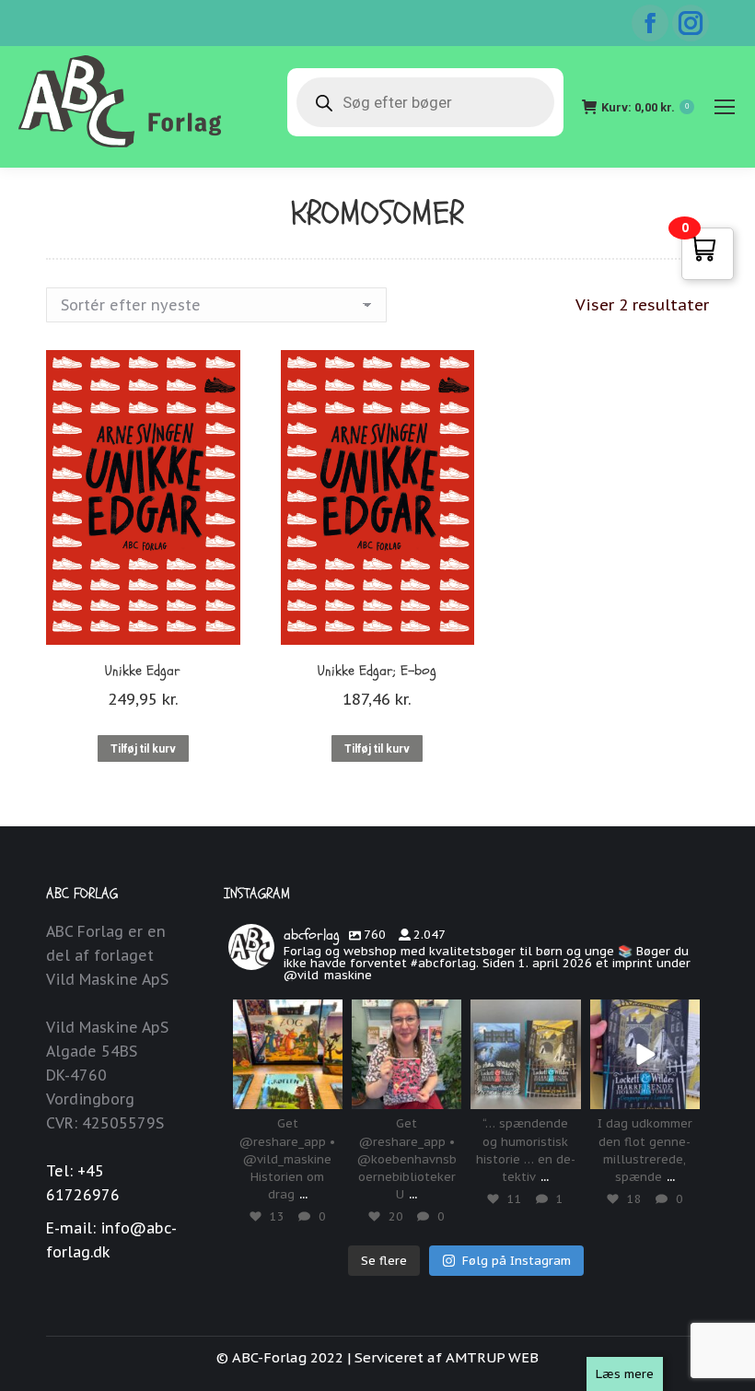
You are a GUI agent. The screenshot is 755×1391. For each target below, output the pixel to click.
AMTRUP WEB (492, 1357)
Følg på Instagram (516, 1260)
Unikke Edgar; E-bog (377, 670)
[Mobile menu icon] (725, 107)
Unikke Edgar (142, 670)
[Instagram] (324, 1092)
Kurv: (645, 107)
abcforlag (287, 1015)
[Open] (288, 1054)
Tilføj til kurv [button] (143, 748)
